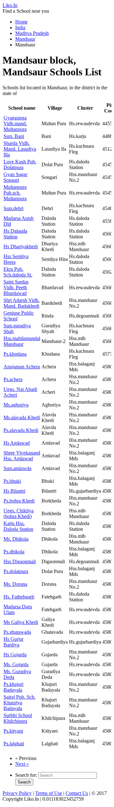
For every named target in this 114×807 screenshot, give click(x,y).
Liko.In (10, 5)
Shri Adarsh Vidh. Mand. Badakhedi (21, 303)
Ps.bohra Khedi (19, 500)
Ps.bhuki (12, 481)
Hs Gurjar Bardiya (13, 641)
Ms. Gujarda (15, 664)
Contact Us (77, 793)
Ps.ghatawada (17, 632)
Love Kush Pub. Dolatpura (19, 164)
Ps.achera (12, 379)
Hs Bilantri (14, 491)
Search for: (26, 775)
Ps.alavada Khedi (20, 430)
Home (21, 21)
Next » (22, 764)
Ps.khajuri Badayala (13, 687)
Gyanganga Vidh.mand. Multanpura (15, 123)
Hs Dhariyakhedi (20, 246)
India (20, 27)
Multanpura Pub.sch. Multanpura (15, 192)
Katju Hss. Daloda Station (18, 526)
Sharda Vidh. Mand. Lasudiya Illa (19, 148)
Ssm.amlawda (17, 468)
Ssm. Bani (13, 136)
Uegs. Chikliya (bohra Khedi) (18, 513)
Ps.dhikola (13, 551)
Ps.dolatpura (15, 571)
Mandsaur (25, 39)
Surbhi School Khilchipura (17, 718)
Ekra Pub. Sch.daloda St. (17, 271)
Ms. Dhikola (15, 539)
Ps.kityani (13, 731)
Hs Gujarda (15, 654)
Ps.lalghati (13, 743)
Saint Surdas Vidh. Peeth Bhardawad (15, 287)
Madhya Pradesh (32, 33)
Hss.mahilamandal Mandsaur (21, 341)
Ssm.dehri (13, 208)
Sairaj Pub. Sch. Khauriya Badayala (19, 702)
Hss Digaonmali (19, 561)
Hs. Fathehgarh (18, 596)
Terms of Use (48, 793)
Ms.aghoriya (15, 404)
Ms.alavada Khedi (21, 417)
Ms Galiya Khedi (20, 622)
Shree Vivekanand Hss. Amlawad (21, 455)
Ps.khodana (15, 354)
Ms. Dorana (15, 584)
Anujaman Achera (21, 366)
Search (24, 782)
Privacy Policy (17, 793)
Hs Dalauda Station (15, 233)
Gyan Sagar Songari (15, 177)
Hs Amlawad (16, 443)
